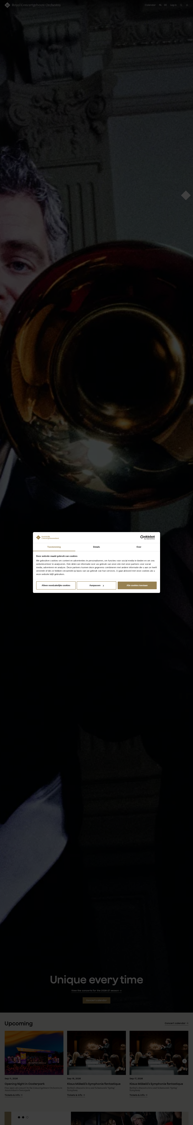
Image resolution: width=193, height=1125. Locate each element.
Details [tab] (96, 547)
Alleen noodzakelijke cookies (56, 585)
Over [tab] (138, 547)
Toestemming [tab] (54, 547)
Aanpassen (94, 585)
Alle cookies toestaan (137, 585)
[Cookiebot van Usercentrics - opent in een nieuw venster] (144, 537)
